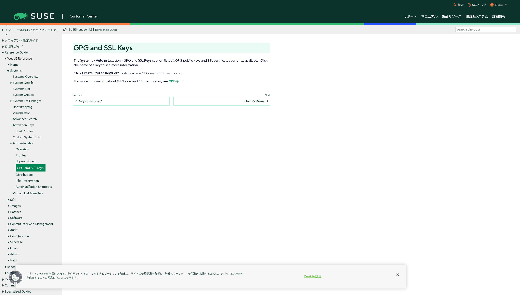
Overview (22, 149)
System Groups (23, 95)
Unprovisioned (26, 161)
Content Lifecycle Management (31, 224)
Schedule (16, 242)
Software (16, 218)
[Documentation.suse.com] (65, 29)
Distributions (24, 175)
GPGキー (175, 81)
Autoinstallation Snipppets (34, 187)
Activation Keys (23, 125)
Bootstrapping (22, 107)
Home (14, 65)
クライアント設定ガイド (21, 40)
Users (14, 248)
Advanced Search (25, 119)
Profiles (21, 155)
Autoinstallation (23, 143)
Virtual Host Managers (28, 193)
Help (13, 260)
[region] (211, 276)
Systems (16, 70)
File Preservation (27, 181)
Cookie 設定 (312, 276)
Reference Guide (16, 52)
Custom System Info (27, 137)
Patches (15, 212)
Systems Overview (25, 77)
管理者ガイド (14, 46)
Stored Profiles (23, 131)
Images (15, 206)
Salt (12, 200)
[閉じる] (397, 274)
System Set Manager (27, 101)
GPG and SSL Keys (30, 168)
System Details (23, 83)
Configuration (19, 236)
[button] (15, 277)
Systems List (21, 89)
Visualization (21, 113)
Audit (13, 230)
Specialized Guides (18, 291)
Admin (14, 254)
